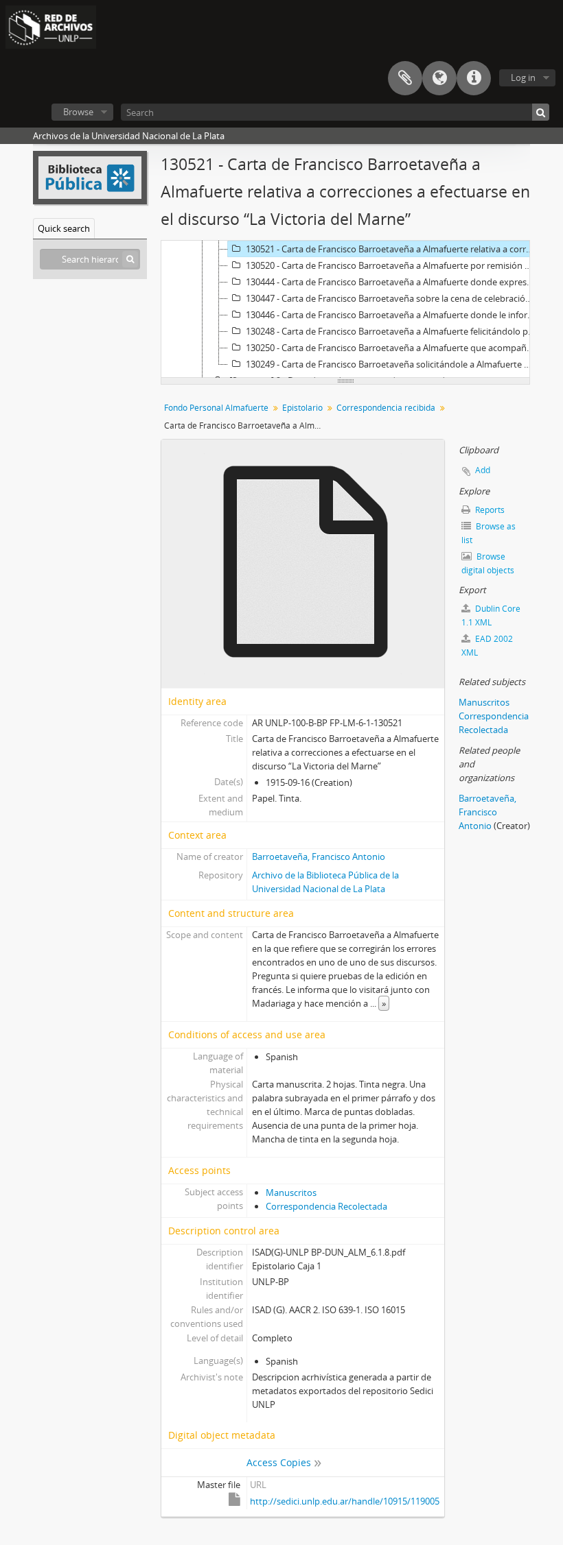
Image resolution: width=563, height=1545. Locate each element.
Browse (78, 112)
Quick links (474, 78)
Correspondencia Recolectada (326, 1206)
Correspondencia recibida (385, 408)
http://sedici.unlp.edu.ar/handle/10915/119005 (344, 1501)
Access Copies (278, 1462)
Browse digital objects (487, 563)
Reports (489, 510)
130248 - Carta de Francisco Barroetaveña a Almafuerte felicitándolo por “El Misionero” (392, 331)
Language (439, 78)
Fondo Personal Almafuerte (216, 408)
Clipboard (405, 78)
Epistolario (302, 408)
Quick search (64, 228)
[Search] (540, 112)
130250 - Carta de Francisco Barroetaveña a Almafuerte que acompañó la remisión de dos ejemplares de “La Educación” (392, 348)
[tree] (345, 309)
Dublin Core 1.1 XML (490, 615)
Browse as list (488, 533)
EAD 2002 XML (487, 645)
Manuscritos (291, 1192)
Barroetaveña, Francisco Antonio (318, 856)
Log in (523, 77)
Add (482, 470)
